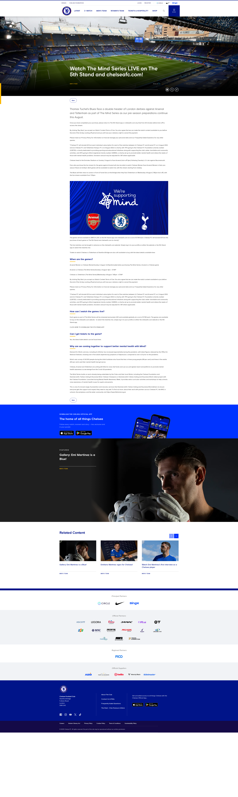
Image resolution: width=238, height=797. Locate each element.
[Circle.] (160, 3)
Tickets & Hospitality (138, 11)
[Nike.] (167, 3)
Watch (89, 11)
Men (73, 100)
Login (139, 3)
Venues (63, 3)
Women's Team (117, 11)
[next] (176, 536)
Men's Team (101, 11)
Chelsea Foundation (76, 3)
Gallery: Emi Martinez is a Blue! (73, 565)
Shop (154, 11)
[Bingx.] (174, 3)
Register (147, 3)
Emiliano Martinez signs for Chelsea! (117, 565)
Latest (77, 11)
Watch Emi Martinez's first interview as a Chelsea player (159, 566)
